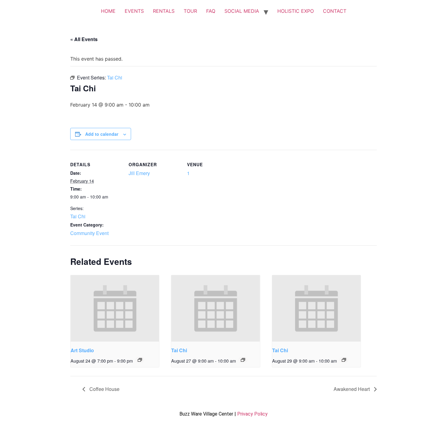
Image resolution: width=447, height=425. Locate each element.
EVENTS (134, 11)
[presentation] (115, 308)
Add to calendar (101, 134)
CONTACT (334, 11)
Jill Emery (139, 173)
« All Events (84, 39)
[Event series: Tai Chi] (243, 360)
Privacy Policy (252, 414)
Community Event (89, 233)
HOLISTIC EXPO (295, 11)
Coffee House (104, 388)
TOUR (190, 11)
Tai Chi (77, 216)
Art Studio (82, 350)
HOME (108, 11)
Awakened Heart (352, 388)
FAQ (210, 11)
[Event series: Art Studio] (140, 360)
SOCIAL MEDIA (241, 11)
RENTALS (164, 11)
